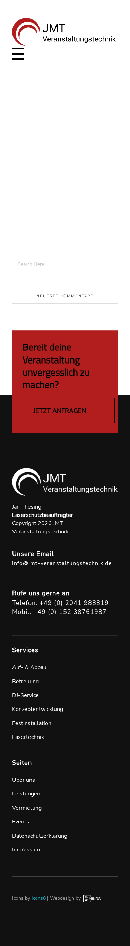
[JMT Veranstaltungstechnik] (64, 32)
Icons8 (39, 898)
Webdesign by (66, 898)
